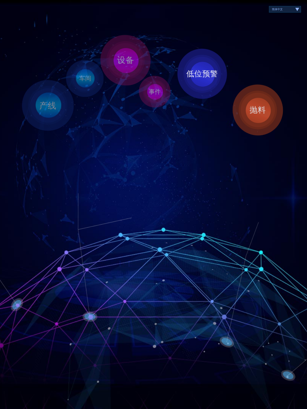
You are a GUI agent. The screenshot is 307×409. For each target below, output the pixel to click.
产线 (48, 105)
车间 (85, 78)
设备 (125, 60)
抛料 (258, 110)
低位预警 (202, 73)
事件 (154, 91)
